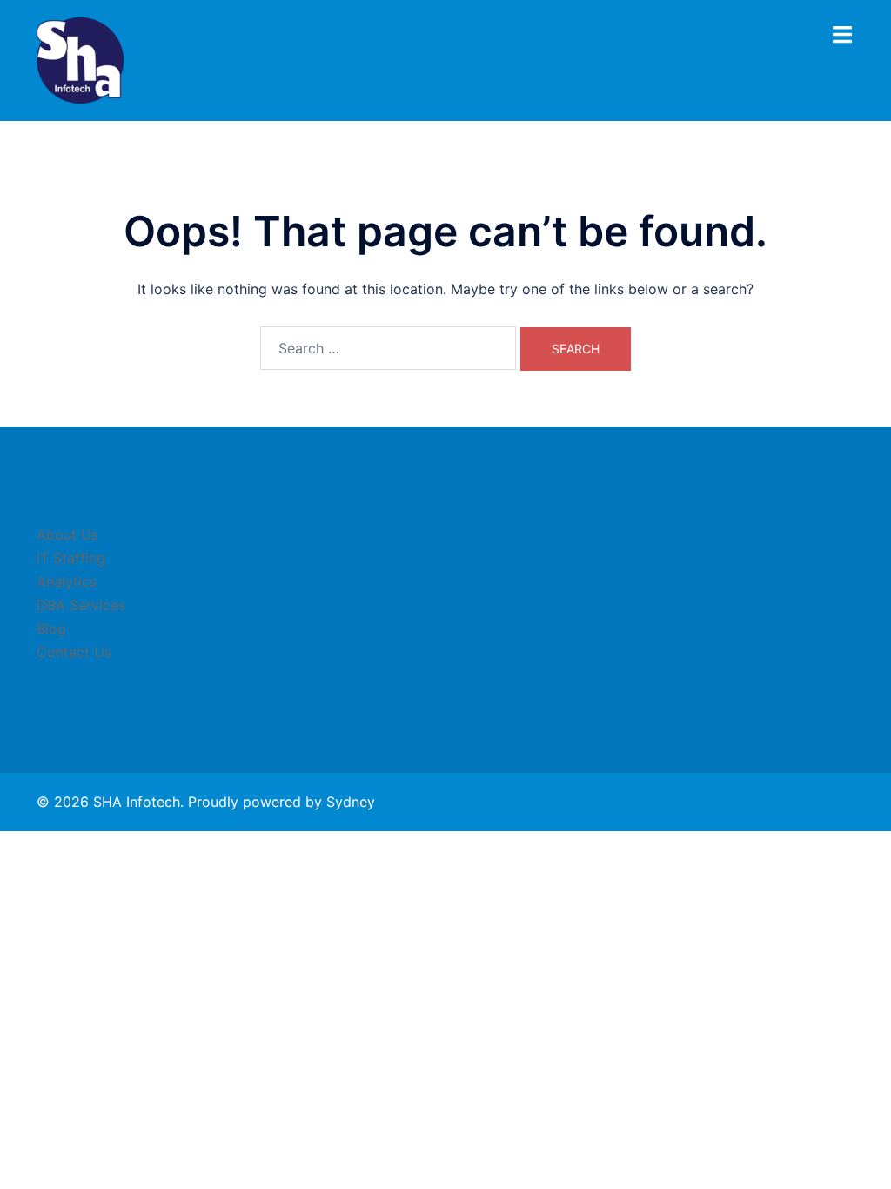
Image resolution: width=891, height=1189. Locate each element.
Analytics (67, 581)
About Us (67, 534)
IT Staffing (71, 558)
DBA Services (81, 605)
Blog (51, 628)
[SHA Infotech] (80, 59)
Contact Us (74, 652)
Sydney (350, 801)
